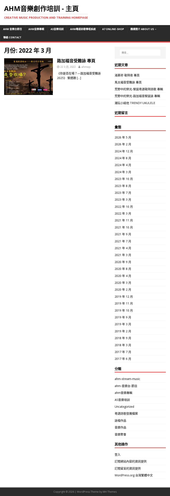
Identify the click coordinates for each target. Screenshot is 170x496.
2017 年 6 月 (123, 359)
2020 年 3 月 (123, 283)
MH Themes (110, 492)
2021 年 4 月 (123, 248)
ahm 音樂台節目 (12, 29)
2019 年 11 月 (124, 303)
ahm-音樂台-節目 (126, 386)
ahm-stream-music (127, 379)
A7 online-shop (113, 29)
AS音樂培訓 (57, 29)
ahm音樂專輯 (36, 29)
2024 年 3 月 (123, 172)
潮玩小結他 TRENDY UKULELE (135, 103)
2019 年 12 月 (124, 296)
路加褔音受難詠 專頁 (76, 61)
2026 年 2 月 (123, 144)
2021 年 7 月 (123, 241)
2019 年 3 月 (123, 324)
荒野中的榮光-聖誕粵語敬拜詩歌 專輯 (139, 89)
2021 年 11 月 (124, 220)
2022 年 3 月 (123, 213)
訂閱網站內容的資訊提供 (131, 461)
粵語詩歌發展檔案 (126, 413)
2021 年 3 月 (123, 255)
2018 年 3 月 (123, 345)
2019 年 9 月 (123, 317)
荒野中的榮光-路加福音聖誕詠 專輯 (137, 96)
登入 (117, 454)
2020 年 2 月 (123, 289)
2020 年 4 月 (123, 276)
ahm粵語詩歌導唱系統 (83, 29)
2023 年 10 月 (124, 179)
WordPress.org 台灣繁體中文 (134, 475)
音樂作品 (120, 427)
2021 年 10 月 (124, 227)
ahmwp (86, 67)
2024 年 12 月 (124, 151)
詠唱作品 (120, 420)
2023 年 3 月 (123, 199)
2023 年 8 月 (123, 186)
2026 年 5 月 (123, 137)
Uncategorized (124, 407)
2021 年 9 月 (123, 234)
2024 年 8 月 (123, 158)
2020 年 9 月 (123, 262)
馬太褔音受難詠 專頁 (128, 82)
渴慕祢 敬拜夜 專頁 (127, 75)
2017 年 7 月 (123, 352)
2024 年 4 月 (123, 165)
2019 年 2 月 (123, 331)
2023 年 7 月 (123, 193)
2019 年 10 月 (124, 310)
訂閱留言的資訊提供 (128, 468)
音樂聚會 (120, 434)
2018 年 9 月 (123, 338)
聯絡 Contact (12, 37)
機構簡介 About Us (142, 29)
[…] (79, 78)
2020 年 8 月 (123, 269)
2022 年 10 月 (124, 207)
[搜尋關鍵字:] (140, 52)
